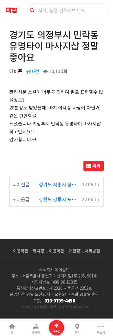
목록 (96, 165)
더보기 (101, 332)
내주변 (56, 331)
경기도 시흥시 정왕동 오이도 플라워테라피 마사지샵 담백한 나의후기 (59, 184)
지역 (77, 332)
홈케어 (36, 332)
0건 (35, 71)
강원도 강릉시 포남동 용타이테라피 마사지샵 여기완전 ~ (59, 199)
